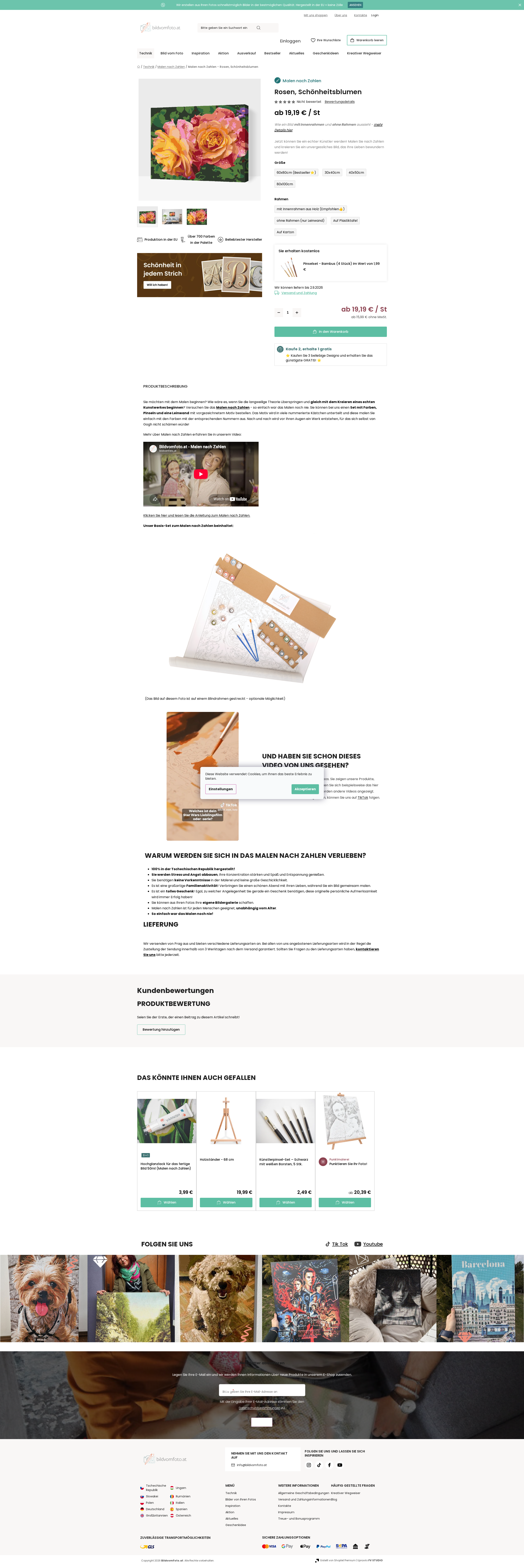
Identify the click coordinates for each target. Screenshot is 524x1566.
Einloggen (290, 41)
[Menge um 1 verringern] (278, 312)
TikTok (363, 797)
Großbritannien (157, 1515)
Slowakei (152, 1496)
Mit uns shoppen (316, 15)
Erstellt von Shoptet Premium (338, 1560)
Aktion (229, 1512)
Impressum (286, 1512)
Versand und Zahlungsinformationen (304, 1499)
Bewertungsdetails (340, 102)
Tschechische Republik (156, 1488)
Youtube (373, 1244)
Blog (334, 1499)
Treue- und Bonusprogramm (299, 1519)
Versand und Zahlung (299, 293)
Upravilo (370, 1560)
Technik (231, 1493)
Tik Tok (340, 1244)
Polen (150, 1503)
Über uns (341, 15)
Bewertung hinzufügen (161, 1029)
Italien (180, 1503)
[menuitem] (145, 53)
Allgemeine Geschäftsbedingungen (303, 1493)
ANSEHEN (355, 5)
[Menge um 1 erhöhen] (297, 312)
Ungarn (181, 1488)
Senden (262, 1422)
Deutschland (155, 1509)
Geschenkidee (235, 1525)
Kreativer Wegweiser (345, 1493)
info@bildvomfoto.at (252, 1465)
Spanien (181, 1509)
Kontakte (360, 15)
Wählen (170, 1202)
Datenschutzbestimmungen (259, 1408)
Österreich (183, 1515)
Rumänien (183, 1496)
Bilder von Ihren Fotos (240, 1499)
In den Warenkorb (333, 331)
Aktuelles (231, 1519)
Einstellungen (221, 789)
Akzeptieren (305, 789)
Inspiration (232, 1506)
